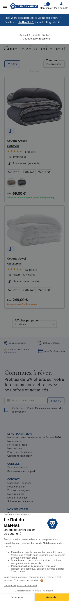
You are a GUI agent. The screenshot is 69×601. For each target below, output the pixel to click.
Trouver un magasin (18, 490)
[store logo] (24, 6)
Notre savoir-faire (17, 445)
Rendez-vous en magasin (21, 471)
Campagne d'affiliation (19, 456)
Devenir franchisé (17, 498)
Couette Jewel (16, 258)
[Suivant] (60, 17)
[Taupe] (11, 182)
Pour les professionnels (20, 452)
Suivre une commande (20, 501)
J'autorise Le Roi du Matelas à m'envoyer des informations (37, 410)
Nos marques (15, 448)
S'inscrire (56, 401)
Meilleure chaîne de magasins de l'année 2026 (34, 437)
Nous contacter (16, 487)
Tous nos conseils (17, 467)
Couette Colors (17, 140)
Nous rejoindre (15, 494)
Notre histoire (15, 441)
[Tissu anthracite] (21, 182)
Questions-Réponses (19, 483)
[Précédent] (9, 17)
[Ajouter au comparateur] (11, 131)
